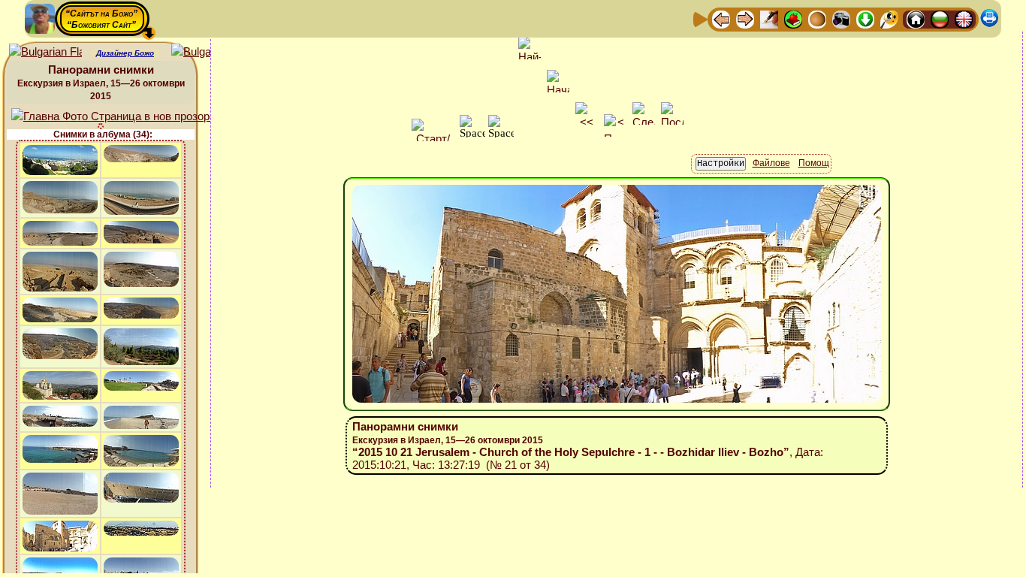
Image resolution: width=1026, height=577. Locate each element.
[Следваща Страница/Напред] (745, 18)
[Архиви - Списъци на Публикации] (769, 18)
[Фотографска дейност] (841, 18)
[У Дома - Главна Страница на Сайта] (916, 18)
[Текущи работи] (817, 18)
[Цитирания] (793, 18)
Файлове (771, 163)
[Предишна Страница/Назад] (721, 18)
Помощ (813, 163)
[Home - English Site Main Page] (964, 18)
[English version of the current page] (45, 52)
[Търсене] (889, 18)
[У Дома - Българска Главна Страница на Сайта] (940, 18)
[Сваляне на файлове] (865, 18)
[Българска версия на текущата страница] (208, 52)
